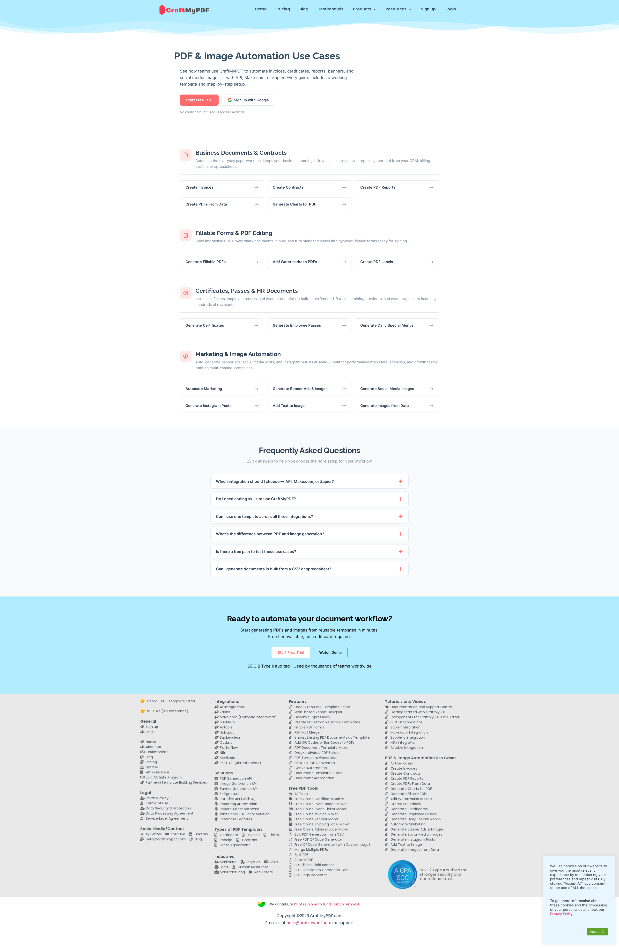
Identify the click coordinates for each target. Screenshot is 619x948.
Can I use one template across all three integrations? (264, 516)
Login (450, 9)
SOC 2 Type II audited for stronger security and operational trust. (443, 874)
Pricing (283, 9)
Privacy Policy (561, 914)
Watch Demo (330, 652)
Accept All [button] (597, 931)
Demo (261, 9)
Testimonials (330, 9)
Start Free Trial (199, 100)
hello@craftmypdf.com (309, 923)
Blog (304, 9)
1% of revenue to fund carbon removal (326, 904)
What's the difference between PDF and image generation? (270, 533)
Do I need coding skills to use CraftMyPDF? (256, 498)
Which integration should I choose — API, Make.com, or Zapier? (275, 481)
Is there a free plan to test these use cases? (256, 551)
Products (362, 9)
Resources (396, 9)
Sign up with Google (251, 100)
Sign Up (428, 9)
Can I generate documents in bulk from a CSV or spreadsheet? (273, 568)
